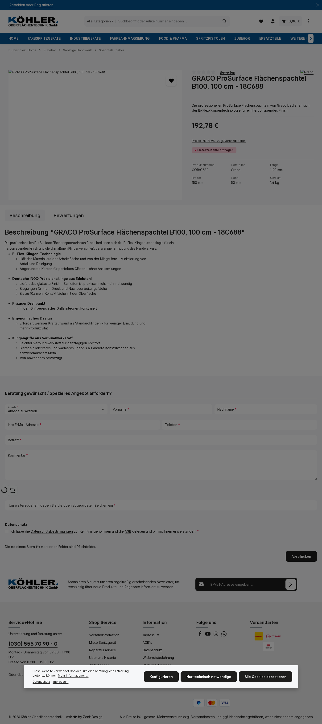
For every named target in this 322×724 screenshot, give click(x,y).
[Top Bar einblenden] (308, 21)
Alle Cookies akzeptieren (265, 677)
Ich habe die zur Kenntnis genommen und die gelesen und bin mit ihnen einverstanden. (105, 531)
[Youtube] (208, 635)
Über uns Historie (102, 658)
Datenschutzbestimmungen (52, 531)
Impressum (151, 635)
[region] (95, 135)
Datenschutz (152, 650)
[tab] (25, 215)
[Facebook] (200, 635)
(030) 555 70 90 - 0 (33, 644)
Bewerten (227, 72)
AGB (128, 531)
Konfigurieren (161, 677)
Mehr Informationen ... (73, 675)
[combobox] (168, 21)
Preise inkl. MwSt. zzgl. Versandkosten (219, 141)
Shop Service (102, 622)
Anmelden (17, 5)
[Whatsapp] (224, 635)
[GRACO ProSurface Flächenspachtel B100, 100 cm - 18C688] (95, 135)
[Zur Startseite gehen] (33, 21)
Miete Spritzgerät (102, 642)
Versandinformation (104, 635)
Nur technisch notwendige (208, 677)
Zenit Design (93, 717)
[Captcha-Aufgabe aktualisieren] (12, 490)
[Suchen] (225, 21)
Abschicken (301, 556)
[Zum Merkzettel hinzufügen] (171, 80)
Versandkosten (203, 717)
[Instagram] (216, 635)
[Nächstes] (311, 38)
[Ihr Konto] (272, 21)
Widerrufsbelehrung (158, 658)
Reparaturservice (102, 650)
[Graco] (307, 72)
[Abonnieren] (290, 584)
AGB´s (147, 642)
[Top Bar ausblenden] (317, 5)
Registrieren (43, 5)
